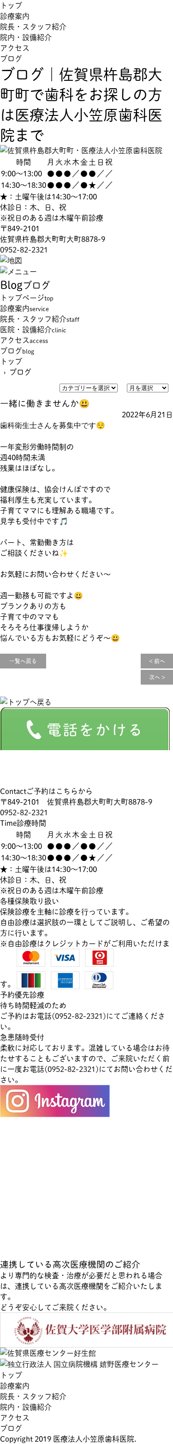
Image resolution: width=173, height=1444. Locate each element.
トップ (11, 5)
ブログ (11, 58)
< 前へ (157, 661)
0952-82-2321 (24, 249)
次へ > (157, 677)
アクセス (15, 47)
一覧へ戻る (23, 661)
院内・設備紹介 (26, 37)
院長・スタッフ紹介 (33, 26)
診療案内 (15, 16)
